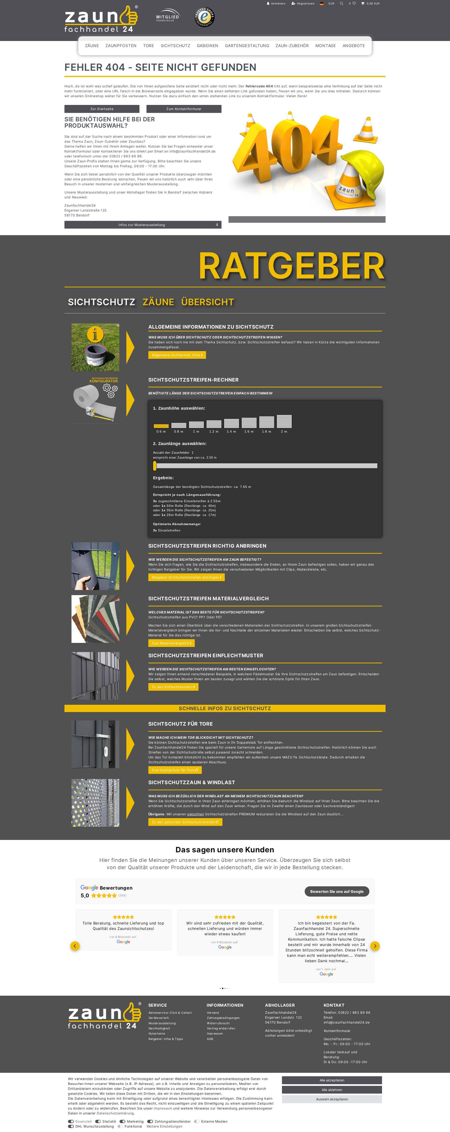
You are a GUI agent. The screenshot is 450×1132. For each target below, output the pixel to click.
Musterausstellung (162, 1023)
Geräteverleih (159, 1018)
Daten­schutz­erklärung (115, 1113)
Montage (325, 45)
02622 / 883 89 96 (354, 1012)
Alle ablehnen (332, 1090)
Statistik (109, 1121)
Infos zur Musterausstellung (142, 225)
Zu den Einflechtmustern (172, 687)
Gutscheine (157, 1033)
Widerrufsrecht (218, 1023)
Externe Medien (214, 1121)
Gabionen (208, 45)
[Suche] (341, 3)
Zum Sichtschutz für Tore (173, 770)
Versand (213, 1012)
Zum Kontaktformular (184, 109)
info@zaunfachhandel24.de (347, 1022)
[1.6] (249, 423)
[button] (75, 946)
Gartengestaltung (247, 45)
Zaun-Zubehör (292, 45)
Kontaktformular (337, 1031)
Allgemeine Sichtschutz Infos (176, 355)
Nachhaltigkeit (159, 1028)
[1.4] (231, 423)
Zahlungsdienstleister (173, 1121)
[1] (196, 424)
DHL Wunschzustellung (94, 1126)
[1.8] (267, 422)
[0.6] (161, 426)
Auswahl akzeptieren (332, 1099)
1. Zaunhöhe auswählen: (179, 408)
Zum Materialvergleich (170, 643)
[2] (284, 421)
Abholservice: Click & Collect (170, 1012)
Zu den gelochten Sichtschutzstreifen (183, 822)
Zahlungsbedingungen (223, 1018)
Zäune (92, 45)
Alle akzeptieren (332, 1080)
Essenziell (83, 1121)
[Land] (321, 3)
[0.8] (179, 425)
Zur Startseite (102, 109)
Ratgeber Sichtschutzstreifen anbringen (185, 577)
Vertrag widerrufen (221, 1028)
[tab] (101, 302)
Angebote (354, 45)
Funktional (133, 1126)
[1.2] (214, 424)
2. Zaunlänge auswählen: (180, 443)
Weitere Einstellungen (164, 1126)
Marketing (135, 1121)
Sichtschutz (175, 45)
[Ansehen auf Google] (123, 942)
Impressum (215, 1033)
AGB (210, 1039)
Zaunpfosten (121, 45)
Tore (148, 45)
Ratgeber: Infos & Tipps (166, 1039)
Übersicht (207, 302)
